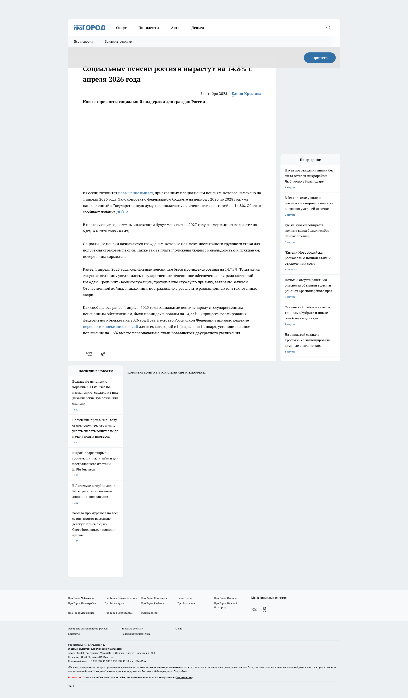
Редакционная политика (136, 633)
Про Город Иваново (225, 598)
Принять (319, 58)
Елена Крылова (246, 93)
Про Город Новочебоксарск (121, 598)
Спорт (121, 27)
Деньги (197, 27)
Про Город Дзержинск (81, 612)
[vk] (89, 354)
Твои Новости (149, 612)
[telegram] (104, 354)
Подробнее (180, 671)
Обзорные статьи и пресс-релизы (88, 628)
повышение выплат (135, 192)
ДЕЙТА (122, 211)
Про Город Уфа (186, 603)
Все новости (83, 41)
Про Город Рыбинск (152, 603)
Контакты (74, 633)
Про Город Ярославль (154, 598)
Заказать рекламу (119, 41)
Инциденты (149, 27)
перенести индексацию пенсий (110, 326)
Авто (175, 27)
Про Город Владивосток (119, 612)
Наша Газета (184, 598)
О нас (179, 628)
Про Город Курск (115, 603)
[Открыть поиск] (328, 27)
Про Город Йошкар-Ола (82, 603)
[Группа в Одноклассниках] (264, 609)
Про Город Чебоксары (81, 598)
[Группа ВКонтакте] (254, 609)
